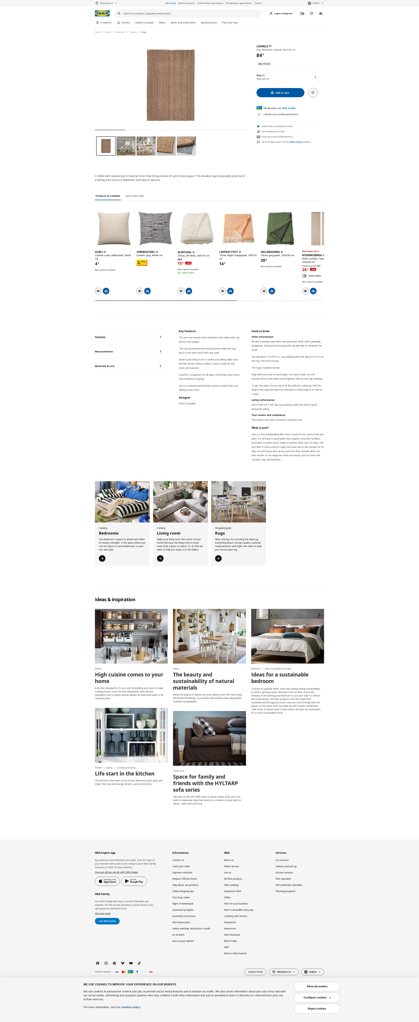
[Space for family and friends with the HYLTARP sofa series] (209, 738)
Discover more (103, 913)
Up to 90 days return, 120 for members (286, 142)
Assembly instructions (184, 916)
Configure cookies (315, 997)
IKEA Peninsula (232, 934)
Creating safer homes (235, 916)
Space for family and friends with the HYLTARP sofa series (205, 783)
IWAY (226, 947)
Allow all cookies (317, 986)
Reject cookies (317, 1008)
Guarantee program (182, 909)
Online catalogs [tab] (144, 22)
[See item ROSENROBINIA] (321, 229)
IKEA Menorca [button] (106, 3)
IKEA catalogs (231, 884)
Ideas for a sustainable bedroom (280, 677)
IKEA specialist (283, 878)
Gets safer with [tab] (135, 195)
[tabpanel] (251, 399)
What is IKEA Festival (235, 953)
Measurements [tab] (104, 351)
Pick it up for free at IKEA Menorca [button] (277, 136)
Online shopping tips (183, 891)
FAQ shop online (181, 897)
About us (229, 860)
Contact (257, 3)
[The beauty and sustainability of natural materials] (209, 636)
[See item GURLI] (114, 229)
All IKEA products (233, 878)
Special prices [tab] (209, 22)
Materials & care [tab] (105, 366)
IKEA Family (170, 3)
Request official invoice (184, 878)
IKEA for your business (236, 903)
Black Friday (230, 940)
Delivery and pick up (286, 866)
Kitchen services (284, 872)
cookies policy (130, 1007)
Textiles (133, 32)
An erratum (178, 934)
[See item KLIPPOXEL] (197, 229)
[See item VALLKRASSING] (280, 229)
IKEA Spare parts (181, 922)
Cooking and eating (126, 767)
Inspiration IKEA (232, 891)
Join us (227, 872)
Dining (176, 668)
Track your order (181, 866)
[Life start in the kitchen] (131, 735)
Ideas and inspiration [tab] (183, 22)
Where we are (231, 866)
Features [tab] (100, 336)
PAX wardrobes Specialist (289, 884)
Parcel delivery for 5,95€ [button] (273, 131)
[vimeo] (122, 963)
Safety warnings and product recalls (191, 928)
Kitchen (98, 668)
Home (97, 32)
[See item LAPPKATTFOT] (238, 229)
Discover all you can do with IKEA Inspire (116, 872)
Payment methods (182, 872)
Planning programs (286, 891)
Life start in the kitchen (125, 773)
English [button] (316, 3)
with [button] (279, 108)
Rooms (108, 32)
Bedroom (120, 32)
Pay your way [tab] (230, 22)
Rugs (143, 32)
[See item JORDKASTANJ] (155, 229)
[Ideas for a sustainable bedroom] (287, 636)
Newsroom (230, 928)
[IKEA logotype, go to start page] (102, 13)
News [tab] (162, 22)
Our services (282, 860)
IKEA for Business (186, 3)
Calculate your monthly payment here (280, 114)
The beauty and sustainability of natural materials (203, 681)
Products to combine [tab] (108, 195)
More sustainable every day (278, 668)
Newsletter (230, 922)
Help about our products (185, 884)
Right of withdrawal (182, 903)
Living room (178, 770)
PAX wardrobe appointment (239, 3)
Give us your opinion (183, 940)
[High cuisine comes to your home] (131, 636)
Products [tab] (106, 22)
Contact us (178, 860)
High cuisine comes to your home (129, 677)
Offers (227, 897)
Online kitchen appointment (210, 3)
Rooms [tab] (126, 22)
